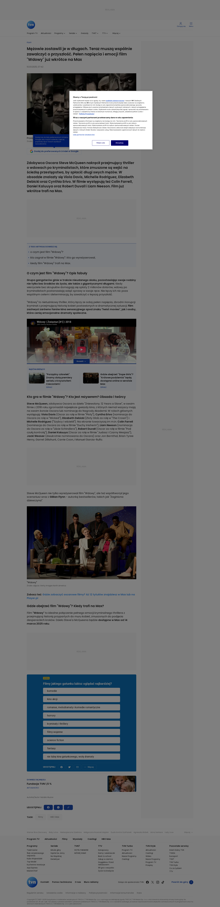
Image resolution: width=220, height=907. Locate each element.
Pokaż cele (101, 143)
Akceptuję (119, 143)
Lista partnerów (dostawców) (84, 135)
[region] (111, 120)
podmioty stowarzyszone (115, 101)
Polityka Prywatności (86, 114)
